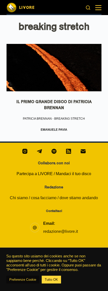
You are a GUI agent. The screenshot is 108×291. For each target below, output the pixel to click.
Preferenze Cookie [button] (22, 279)
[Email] (83, 151)
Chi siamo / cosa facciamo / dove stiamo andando (54, 198)
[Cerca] (88, 8)
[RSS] (68, 151)
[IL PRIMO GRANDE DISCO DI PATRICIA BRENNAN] (54, 67)
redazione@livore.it (60, 231)
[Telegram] (39, 151)
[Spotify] (54, 151)
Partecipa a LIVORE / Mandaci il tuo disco (54, 174)
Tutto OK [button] (51, 279)
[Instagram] (24, 151)
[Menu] (98, 8)
